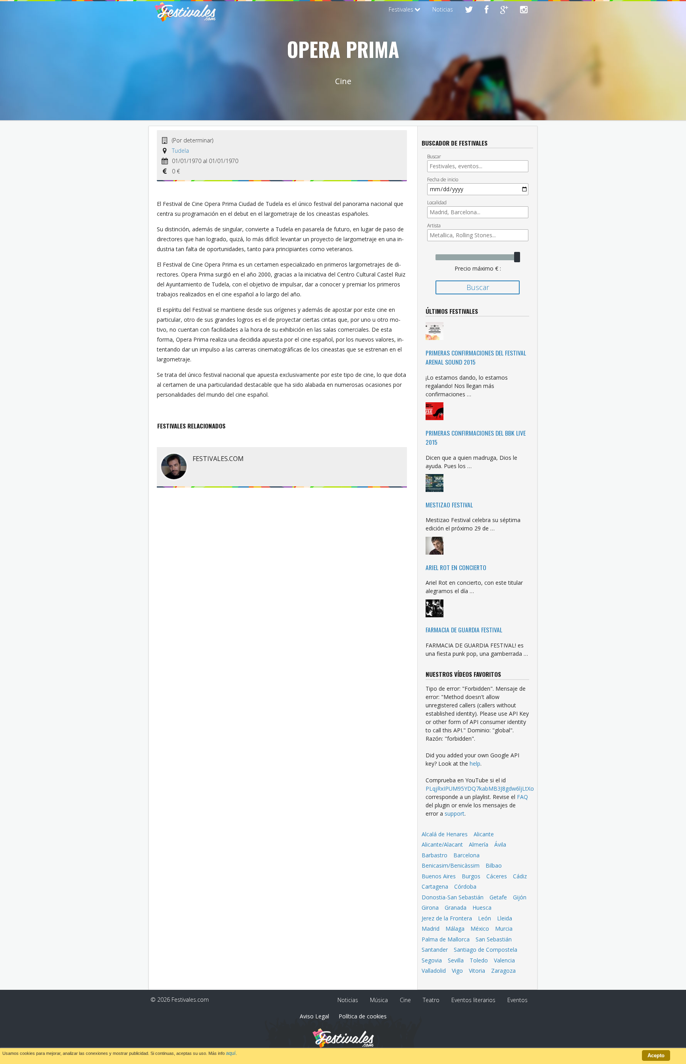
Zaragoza (503, 970)
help (475, 763)
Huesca (481, 907)
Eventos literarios (473, 1000)
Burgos (471, 876)
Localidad (437, 202)
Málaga (454, 928)
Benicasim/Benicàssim (451, 865)
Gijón (519, 897)
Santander (435, 949)
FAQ (522, 797)
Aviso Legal (314, 1016)
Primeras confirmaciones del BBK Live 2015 (476, 437)
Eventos (517, 1000)
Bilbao (494, 865)
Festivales (402, 9)
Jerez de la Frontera (447, 918)
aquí (231, 1053)
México (479, 928)
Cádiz (520, 876)
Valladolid (434, 970)
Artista (434, 225)
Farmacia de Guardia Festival (464, 629)
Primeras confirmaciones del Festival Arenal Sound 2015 (476, 357)
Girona (430, 907)
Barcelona (466, 855)
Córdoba (465, 886)
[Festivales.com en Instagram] (524, 10)
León (484, 918)
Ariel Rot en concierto (456, 567)
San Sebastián (494, 939)
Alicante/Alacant (442, 844)
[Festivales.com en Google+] (504, 10)
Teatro (431, 1000)
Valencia (504, 960)
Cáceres (496, 876)
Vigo (457, 970)
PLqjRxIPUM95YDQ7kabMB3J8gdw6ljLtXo (480, 788)
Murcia (504, 928)
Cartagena (435, 886)
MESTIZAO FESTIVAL (449, 504)
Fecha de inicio (442, 179)
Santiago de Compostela (485, 949)
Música (379, 1000)
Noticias (442, 9)
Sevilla (456, 960)
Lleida (504, 918)
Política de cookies (363, 1016)
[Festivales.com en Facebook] (486, 10)
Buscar (434, 156)
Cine (405, 1000)
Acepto (656, 1055)
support (454, 813)
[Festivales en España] (185, 18)
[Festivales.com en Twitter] (469, 10)
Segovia (432, 960)
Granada (455, 907)
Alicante (484, 834)
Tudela (180, 150)
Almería (478, 844)
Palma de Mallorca (446, 939)
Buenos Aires (439, 876)
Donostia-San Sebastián (453, 897)
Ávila (500, 844)
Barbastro (434, 855)
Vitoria (477, 970)
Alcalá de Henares (445, 834)
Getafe (498, 897)
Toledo (479, 960)
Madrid (430, 928)
